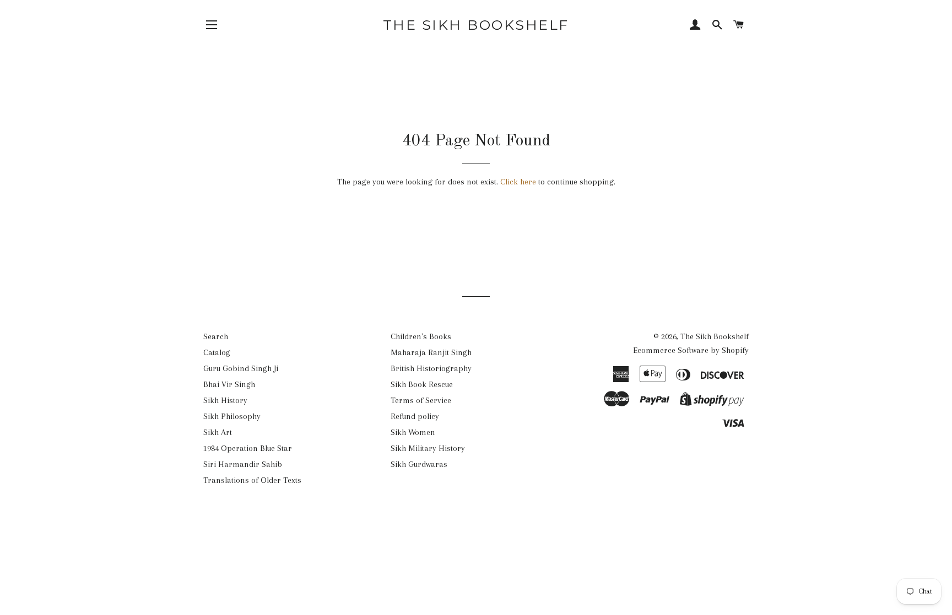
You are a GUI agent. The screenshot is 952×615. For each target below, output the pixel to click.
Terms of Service (421, 400)
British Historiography (431, 368)
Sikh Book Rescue (422, 384)
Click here (518, 182)
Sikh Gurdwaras (419, 464)
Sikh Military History (428, 448)
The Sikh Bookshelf (476, 25)
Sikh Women (413, 432)
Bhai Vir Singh (229, 384)
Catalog (216, 352)
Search (215, 336)
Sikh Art (217, 432)
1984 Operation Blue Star (247, 448)
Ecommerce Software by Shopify (691, 350)
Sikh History (225, 400)
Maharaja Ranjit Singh (431, 352)
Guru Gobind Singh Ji (240, 368)
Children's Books (421, 336)
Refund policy (415, 416)
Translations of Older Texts (252, 480)
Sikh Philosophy (232, 416)
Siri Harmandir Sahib (242, 464)
